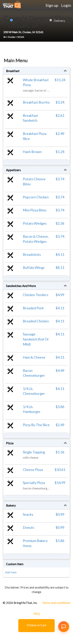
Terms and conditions (56, 602)
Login (66, 5)
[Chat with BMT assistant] (63, 626)
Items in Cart (36, 625)
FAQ (36, 613)
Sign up (52, 5)
